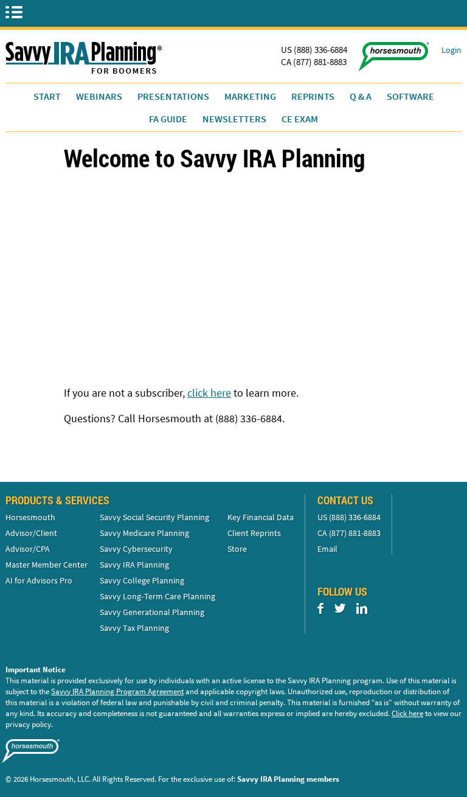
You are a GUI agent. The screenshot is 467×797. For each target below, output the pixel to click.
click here (209, 393)
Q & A (361, 96)
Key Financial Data (260, 517)
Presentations (173, 96)
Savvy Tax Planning (134, 627)
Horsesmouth (30, 517)
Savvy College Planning (142, 580)
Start (47, 96)
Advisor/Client (31, 532)
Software (410, 96)
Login (451, 49)
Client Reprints (254, 532)
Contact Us (345, 500)
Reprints (312, 96)
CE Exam (300, 119)
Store (237, 548)
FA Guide (168, 119)
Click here (407, 713)
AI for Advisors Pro (38, 580)
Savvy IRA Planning (134, 564)
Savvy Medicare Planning (144, 532)
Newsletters (234, 119)
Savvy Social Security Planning (154, 517)
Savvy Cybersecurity (136, 548)
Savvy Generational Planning (152, 612)
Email (327, 548)
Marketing (250, 96)
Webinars (99, 96)
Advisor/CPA (27, 548)
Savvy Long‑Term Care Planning (157, 596)
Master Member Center (46, 564)
